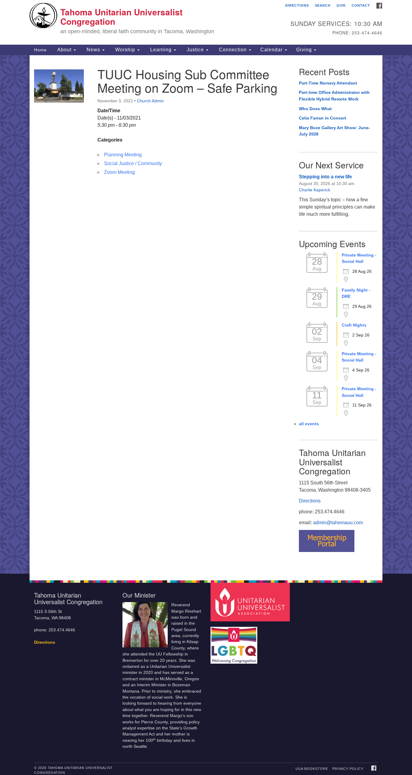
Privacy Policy (347, 768)
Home (40, 49)
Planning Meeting (123, 154)
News (93, 49)
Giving (304, 49)
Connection (232, 49)
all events (309, 423)
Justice (195, 49)
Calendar (272, 49)
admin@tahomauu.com (338, 522)
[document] (206, 314)
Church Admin (150, 100)
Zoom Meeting (119, 172)
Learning (161, 49)
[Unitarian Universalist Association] (251, 602)
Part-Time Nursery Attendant (328, 83)
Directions (297, 5)
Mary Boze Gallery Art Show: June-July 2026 (334, 131)
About (64, 49)
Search (323, 5)
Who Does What (315, 108)
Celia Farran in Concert (322, 118)
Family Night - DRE (356, 293)
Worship (125, 49)
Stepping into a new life (325, 176)
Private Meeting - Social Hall (359, 258)
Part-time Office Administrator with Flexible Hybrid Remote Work (334, 95)
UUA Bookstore (312, 768)
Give (341, 5)
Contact (361, 5)
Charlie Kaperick (314, 189)
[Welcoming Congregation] (235, 642)
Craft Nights (354, 325)
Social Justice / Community (133, 163)
